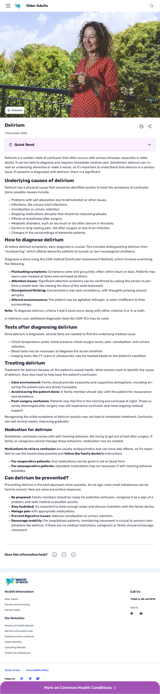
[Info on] (8, 6)
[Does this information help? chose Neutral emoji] (64, 554)
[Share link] (149, 126)
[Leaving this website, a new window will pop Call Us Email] (141, 613)
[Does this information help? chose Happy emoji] (55, 554)
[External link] (16, 581)
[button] (14, 110)
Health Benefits (13, 642)
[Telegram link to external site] (30, 678)
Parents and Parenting (17, 604)
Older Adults (37, 6)
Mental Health (12, 610)
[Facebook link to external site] (21, 678)
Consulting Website (15, 647)
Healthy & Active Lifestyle (19, 636)
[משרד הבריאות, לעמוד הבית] (19, 6)
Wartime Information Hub (19, 631)
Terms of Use (12, 670)
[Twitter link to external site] (38, 678)
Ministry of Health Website (19, 625)
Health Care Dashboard (17, 653)
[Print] (141, 126)
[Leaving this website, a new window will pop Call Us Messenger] (131, 613)
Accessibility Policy (37, 670)
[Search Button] (151, 6)
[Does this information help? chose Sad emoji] (73, 554)
